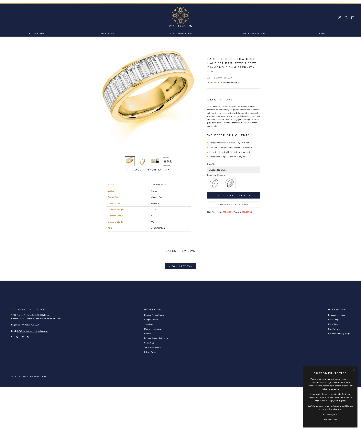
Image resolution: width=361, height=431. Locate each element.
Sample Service (151, 319)
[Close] (354, 369)
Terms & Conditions (153, 347)
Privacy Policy (150, 352)
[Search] (346, 17)
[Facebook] (12, 336)
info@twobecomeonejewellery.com (32, 331)
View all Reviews (180, 266)
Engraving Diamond (216, 175)
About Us (325, 33)
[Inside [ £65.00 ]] (229, 183)
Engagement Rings (180, 33)
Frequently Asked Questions (156, 338)
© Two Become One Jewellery (28, 376)
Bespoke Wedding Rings (339, 333)
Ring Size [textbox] (212, 164)
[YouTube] (28, 336)
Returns (147, 333)
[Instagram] (17, 336)
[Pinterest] (23, 336)
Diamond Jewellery (253, 33)
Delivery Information (153, 329)
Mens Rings (108, 33)
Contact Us (149, 343)
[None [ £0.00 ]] (214, 183)
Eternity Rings (334, 329)
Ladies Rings (36, 33)
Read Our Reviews (223, 82)
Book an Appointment (234, 204)
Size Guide (148, 324)
